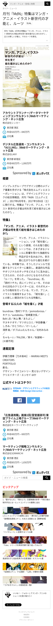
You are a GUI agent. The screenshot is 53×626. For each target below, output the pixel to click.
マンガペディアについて (26, 612)
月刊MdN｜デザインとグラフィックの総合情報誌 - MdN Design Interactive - (31, 389)
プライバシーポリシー (26, 620)
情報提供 (26, 614)
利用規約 (26, 617)
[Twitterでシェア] (33, 400)
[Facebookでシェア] (19, 400)
